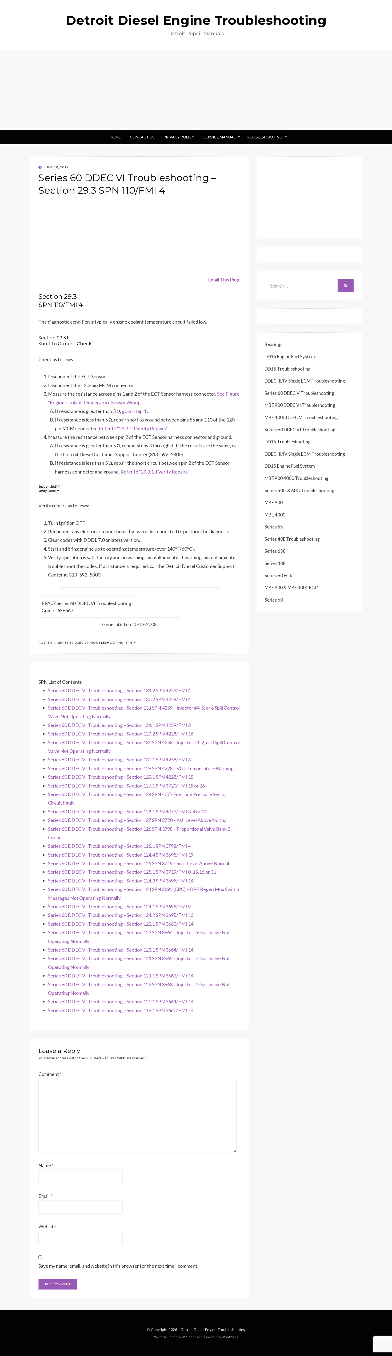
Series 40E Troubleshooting (292, 539)
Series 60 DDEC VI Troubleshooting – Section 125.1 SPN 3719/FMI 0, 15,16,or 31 (132, 872)
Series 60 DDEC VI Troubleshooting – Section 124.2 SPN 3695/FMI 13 (120, 915)
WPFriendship (192, 1337)
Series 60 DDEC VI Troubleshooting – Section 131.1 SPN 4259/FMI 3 (119, 725)
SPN (129, 643)
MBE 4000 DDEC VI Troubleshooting (301, 417)
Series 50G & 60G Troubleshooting (299, 490)
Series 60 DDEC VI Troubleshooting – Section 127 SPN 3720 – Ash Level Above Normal (137, 820)
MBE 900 (274, 502)
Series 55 (274, 527)
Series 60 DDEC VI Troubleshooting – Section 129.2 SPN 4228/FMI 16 (120, 734)
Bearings (273, 344)
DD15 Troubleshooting (288, 369)
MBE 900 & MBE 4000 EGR (291, 587)
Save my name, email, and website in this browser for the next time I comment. (118, 1266)
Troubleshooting (263, 137)
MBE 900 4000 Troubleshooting (297, 478)
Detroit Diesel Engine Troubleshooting (196, 20)
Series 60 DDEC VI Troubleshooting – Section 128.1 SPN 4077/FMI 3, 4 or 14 (127, 811)
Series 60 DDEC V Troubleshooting (299, 393)
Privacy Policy (178, 137)
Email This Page (224, 280)
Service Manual (219, 137)
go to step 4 (134, 411)
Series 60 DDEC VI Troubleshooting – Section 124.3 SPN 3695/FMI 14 (120, 881)
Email (45, 1196)
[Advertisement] (196, 89)
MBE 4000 (275, 515)
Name (46, 1165)
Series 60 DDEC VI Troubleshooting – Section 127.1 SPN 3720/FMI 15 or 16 (126, 786)
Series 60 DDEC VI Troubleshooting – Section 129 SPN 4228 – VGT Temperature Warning (141, 768)
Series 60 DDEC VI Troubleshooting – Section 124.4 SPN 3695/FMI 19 (120, 855)
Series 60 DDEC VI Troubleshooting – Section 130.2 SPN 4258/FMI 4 (119, 699)
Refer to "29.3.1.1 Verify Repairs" (133, 428)
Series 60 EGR (279, 575)
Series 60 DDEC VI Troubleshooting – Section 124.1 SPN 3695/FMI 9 (119, 906)
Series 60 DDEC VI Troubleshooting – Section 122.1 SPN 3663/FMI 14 (120, 924)
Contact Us (142, 137)
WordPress (230, 1337)
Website (47, 1226)
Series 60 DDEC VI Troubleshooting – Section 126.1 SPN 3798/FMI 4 (119, 846)
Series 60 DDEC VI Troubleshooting (90, 643)
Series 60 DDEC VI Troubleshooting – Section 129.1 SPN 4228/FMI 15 (120, 777)
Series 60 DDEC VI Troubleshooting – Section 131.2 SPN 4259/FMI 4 (119, 690)
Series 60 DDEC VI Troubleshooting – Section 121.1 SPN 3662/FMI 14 (120, 976)
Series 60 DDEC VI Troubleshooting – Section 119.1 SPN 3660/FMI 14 (120, 1010)
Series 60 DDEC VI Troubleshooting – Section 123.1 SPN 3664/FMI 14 (120, 950)
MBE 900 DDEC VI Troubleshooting (300, 405)
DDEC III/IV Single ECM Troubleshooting (305, 381)
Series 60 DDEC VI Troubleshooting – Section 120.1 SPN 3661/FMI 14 (120, 1001)
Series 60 (274, 600)
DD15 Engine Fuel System (290, 356)
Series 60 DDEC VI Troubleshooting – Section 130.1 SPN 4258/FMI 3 (119, 759)
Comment (50, 1074)
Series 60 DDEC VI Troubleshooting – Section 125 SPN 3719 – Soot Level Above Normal (138, 863)
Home (115, 137)
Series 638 (275, 551)
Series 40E (275, 563)
